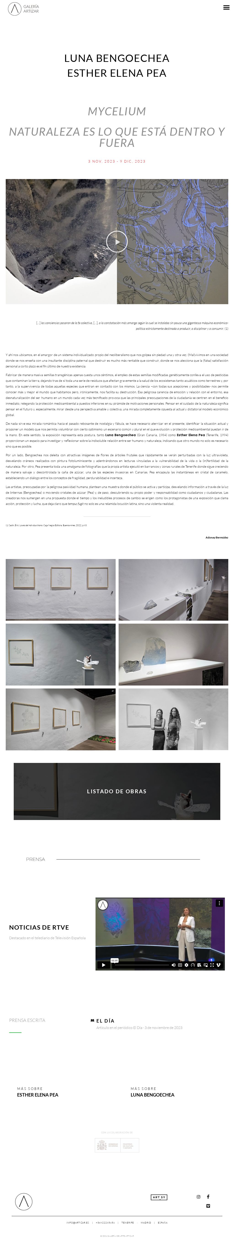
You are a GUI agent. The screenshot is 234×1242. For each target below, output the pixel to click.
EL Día (105, 1020)
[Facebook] (208, 1196)
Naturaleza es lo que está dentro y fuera (117, 137)
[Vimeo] (208, 1205)
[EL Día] (92, 1020)
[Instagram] (198, 1196)
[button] (226, 7)
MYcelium (117, 111)
